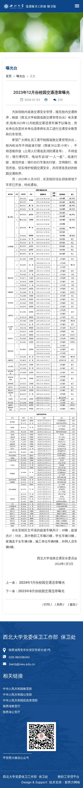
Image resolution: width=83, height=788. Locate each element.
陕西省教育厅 (11, 706)
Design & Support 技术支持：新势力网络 (50, 782)
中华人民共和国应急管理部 (20, 700)
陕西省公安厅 (11, 712)
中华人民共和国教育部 (17, 689)
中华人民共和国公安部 (17, 694)
